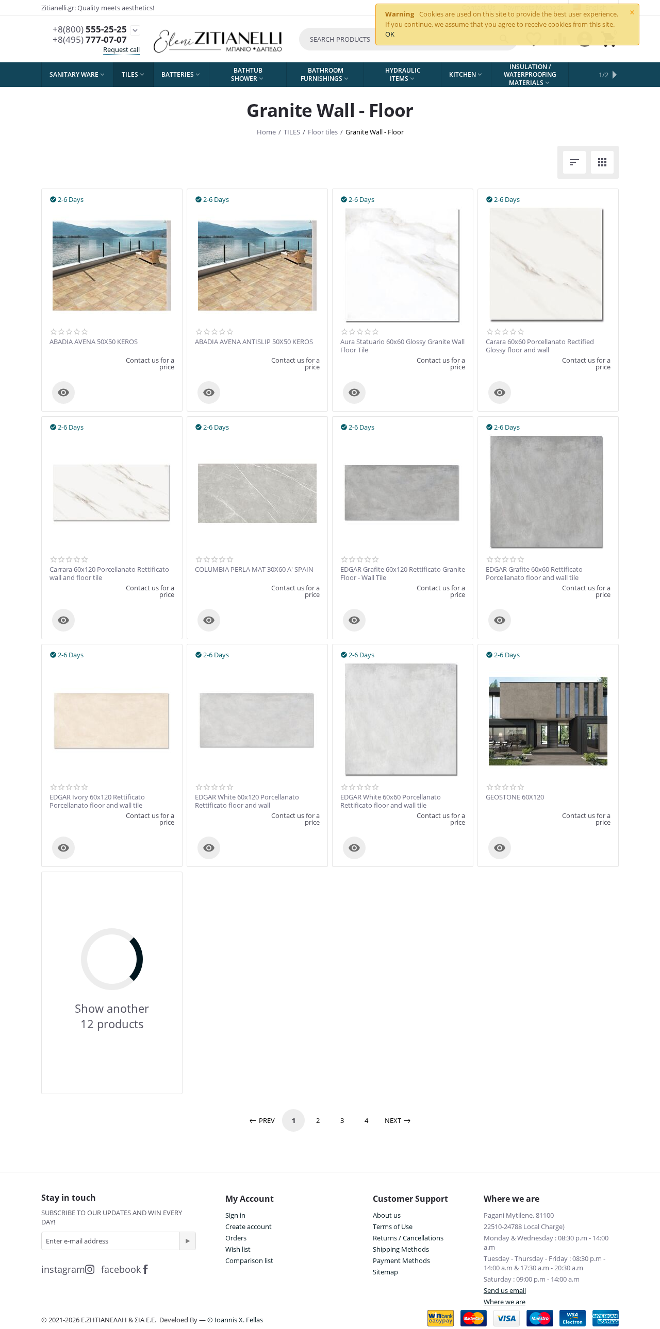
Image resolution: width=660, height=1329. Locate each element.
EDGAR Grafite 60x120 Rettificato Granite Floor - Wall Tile (402, 574)
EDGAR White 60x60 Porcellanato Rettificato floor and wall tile (390, 801)
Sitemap (385, 1271)
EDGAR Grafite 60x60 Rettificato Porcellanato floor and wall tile (534, 574)
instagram (63, 1269)
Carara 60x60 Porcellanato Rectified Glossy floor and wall (540, 346)
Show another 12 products (112, 1015)
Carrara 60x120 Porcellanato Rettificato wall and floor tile (109, 574)
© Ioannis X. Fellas (235, 1319)
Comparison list (249, 1260)
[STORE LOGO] (219, 39)
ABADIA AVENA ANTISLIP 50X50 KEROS (254, 342)
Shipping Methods (401, 1249)
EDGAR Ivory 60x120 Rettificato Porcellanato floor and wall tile (97, 801)
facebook (121, 1269)
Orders (235, 1237)
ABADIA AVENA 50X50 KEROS (94, 342)
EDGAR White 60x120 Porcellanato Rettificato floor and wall (247, 801)
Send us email (505, 1290)
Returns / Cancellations (408, 1237)
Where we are (504, 1301)
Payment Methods (401, 1260)
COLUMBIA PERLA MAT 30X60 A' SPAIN (254, 570)
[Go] (187, 1241)
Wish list (238, 1249)
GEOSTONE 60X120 (515, 797)
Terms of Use (392, 1226)
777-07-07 (90, 40)
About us (387, 1215)
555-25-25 (90, 29)
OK (389, 34)
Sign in (235, 1215)
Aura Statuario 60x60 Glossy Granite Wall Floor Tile (402, 346)
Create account (248, 1226)
